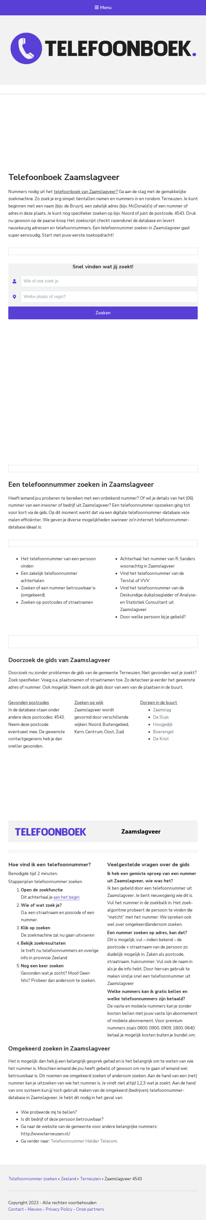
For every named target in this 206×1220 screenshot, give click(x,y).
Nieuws (35, 1209)
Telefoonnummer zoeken (32, 1179)
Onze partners (90, 1209)
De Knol (161, 739)
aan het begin (66, 897)
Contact (16, 1209)
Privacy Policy (59, 1209)
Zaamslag (162, 710)
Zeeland (68, 1179)
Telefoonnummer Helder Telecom (83, 1141)
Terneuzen (90, 1179)
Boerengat (163, 732)
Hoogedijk (163, 724)
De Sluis (161, 717)
